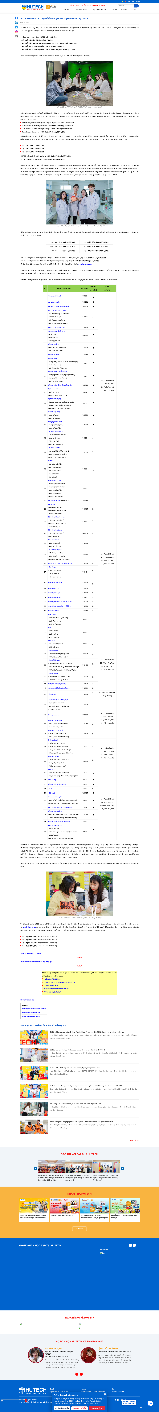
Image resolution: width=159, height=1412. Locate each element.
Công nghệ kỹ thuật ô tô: (56, 331)
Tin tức (114, 10)
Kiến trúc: (51, 641)
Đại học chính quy (99, 10)
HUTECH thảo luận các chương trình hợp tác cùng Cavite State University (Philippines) (105, 1177)
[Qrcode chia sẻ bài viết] (16, 36)
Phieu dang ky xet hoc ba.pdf (31, 1012)
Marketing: (51, 504)
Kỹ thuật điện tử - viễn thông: (57, 371)
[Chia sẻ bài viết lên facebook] (16, 18)
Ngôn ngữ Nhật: (53, 756)
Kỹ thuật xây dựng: (54, 399)
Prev (35, 1168)
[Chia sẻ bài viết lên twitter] (16, 27)
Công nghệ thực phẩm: (56, 797)
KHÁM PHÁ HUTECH (79, 1193)
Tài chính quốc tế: (54, 448)
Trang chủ (67, 10)
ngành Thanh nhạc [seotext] (29, 927)
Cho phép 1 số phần (79, 1408)
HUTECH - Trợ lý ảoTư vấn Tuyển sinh (129, 1402)
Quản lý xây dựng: (54, 412)
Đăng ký (124, 10)
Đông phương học (54, 715)
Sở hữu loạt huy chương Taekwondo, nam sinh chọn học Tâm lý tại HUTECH (77, 1050)
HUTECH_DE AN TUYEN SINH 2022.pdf (34, 1009)
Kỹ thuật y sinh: (53, 389)
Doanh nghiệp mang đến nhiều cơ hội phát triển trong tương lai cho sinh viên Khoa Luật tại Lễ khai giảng (51, 1177)
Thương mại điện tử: (55, 550)
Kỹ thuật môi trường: (55, 811)
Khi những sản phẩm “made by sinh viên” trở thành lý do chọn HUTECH (75, 1104)
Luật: (50, 627)
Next (122, 1168)
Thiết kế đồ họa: (53, 673)
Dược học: (51, 769)
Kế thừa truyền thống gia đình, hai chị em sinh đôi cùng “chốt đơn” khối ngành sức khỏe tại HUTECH (86, 1086)
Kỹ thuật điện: (53, 358)
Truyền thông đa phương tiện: (58, 700)
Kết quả (134, 10)
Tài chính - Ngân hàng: (55, 431)
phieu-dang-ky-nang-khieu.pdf (31, 1016)
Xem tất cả (135, 1140)
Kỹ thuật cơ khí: (53, 344)
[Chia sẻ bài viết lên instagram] (16, 31)
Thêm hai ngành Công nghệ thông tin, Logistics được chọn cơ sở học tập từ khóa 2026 (81, 1122)
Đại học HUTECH (118, 1392)
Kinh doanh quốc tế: (55, 530)
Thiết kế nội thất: (53, 650)
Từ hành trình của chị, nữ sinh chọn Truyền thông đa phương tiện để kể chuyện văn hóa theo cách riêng (87, 1032)
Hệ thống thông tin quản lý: (57, 310)
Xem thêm (79, 1229)
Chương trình (81, 10)
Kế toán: (51, 461)
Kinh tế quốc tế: (53, 540)
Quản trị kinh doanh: (55, 480)
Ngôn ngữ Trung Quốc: (55, 730)
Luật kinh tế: (52, 614)
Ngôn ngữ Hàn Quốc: (55, 720)
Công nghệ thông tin (55, 296)
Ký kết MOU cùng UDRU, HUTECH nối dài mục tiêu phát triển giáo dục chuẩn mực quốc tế (78, 1177)
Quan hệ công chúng (55, 582)
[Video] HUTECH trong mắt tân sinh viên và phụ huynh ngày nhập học (75, 1068)
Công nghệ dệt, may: (55, 422)
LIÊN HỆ (137, 1)
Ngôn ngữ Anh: (53, 740)
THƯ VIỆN (131, 1)
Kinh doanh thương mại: (56, 517)
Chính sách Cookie (92, 1403)
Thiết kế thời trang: (54, 660)
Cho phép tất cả (97, 1408)
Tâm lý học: (52, 567)
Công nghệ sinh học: (55, 825)
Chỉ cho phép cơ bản (62, 1408)
